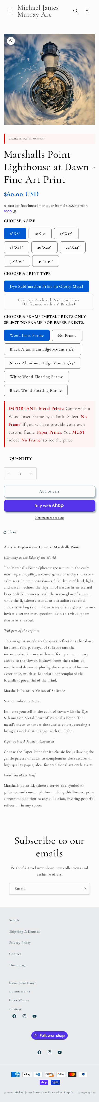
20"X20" (44, 247)
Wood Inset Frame (27, 335)
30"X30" (17, 261)
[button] (10, 11)
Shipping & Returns (24, 931)
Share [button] (13, 532)
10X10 (40, 233)
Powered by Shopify (60, 1092)
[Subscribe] (84, 889)
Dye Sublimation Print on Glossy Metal (47, 286)
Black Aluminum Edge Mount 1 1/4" (42, 349)
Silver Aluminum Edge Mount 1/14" (42, 362)
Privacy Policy (20, 942)
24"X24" (73, 247)
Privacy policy (86, 1092)
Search (14, 920)
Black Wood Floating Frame (36, 390)
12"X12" (66, 233)
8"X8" (15, 233)
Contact (15, 954)
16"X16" (16, 247)
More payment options (49, 517)
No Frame (67, 335)
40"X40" (45, 261)
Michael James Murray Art (31, 1092)
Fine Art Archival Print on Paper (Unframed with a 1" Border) (56, 303)
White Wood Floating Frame (36, 376)
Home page (17, 965)
